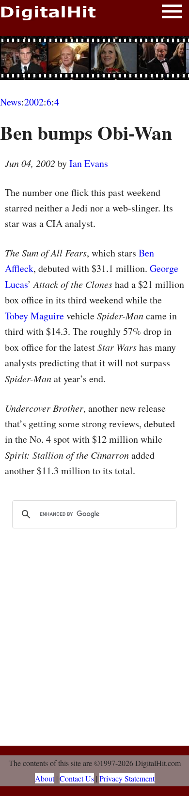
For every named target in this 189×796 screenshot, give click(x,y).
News (10, 101)
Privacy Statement (127, 778)
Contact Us (77, 778)
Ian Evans (88, 163)
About (44, 778)
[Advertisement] (94, 58)
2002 (34, 101)
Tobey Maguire (34, 315)
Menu (172, 13)
